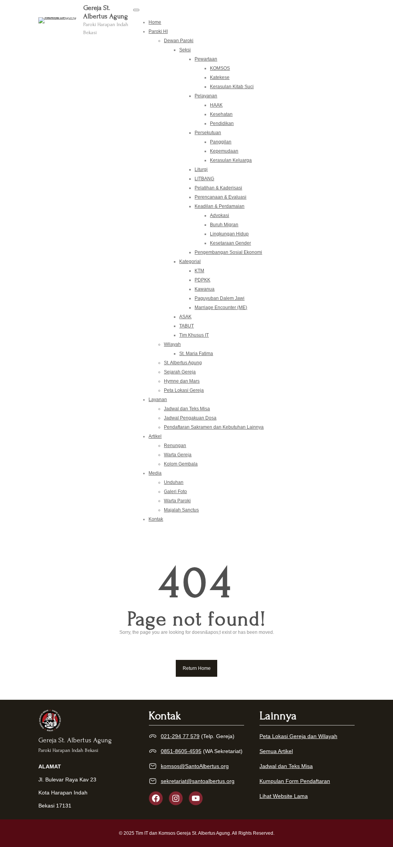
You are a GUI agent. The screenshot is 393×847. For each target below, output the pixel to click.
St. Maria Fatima (196, 353)
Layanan (158, 399)
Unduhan (173, 482)
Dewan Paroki (178, 40)
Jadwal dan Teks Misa (187, 408)
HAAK (216, 105)
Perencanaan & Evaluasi (220, 197)
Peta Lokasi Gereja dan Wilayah (298, 736)
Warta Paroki (177, 500)
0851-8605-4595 (181, 751)
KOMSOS (220, 68)
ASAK (185, 316)
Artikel (155, 436)
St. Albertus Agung (183, 362)
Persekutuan (208, 132)
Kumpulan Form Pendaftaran (294, 781)
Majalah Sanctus (181, 510)
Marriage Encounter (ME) (221, 307)
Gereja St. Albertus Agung (75, 740)
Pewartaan (206, 59)
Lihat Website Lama (283, 796)
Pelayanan (206, 96)
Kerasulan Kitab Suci (232, 86)
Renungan (175, 445)
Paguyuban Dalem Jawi (219, 298)
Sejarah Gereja (180, 372)
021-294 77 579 (180, 736)
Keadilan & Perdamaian (219, 206)
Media (155, 473)
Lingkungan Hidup (229, 234)
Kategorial (190, 261)
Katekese (220, 77)
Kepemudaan (224, 151)
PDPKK (202, 280)
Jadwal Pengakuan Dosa (190, 418)
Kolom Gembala (181, 464)
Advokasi (219, 215)
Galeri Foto (175, 491)
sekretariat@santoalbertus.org (197, 781)
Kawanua (205, 289)
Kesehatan (221, 114)
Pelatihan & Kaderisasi (218, 188)
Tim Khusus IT (194, 335)
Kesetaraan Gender (230, 243)
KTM (199, 270)
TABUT (186, 326)
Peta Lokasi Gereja (184, 390)
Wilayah (172, 344)
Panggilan (220, 142)
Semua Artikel (276, 751)
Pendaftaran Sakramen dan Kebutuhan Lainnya (214, 427)
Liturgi (201, 169)
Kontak (156, 519)
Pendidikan (222, 123)
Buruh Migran (224, 224)
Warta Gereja (178, 454)
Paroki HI (158, 31)
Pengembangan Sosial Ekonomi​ (228, 252)
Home (155, 22)
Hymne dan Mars (182, 381)
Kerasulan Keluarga (231, 160)
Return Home (197, 668)
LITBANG (204, 178)
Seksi (185, 50)
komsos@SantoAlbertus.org (195, 766)
